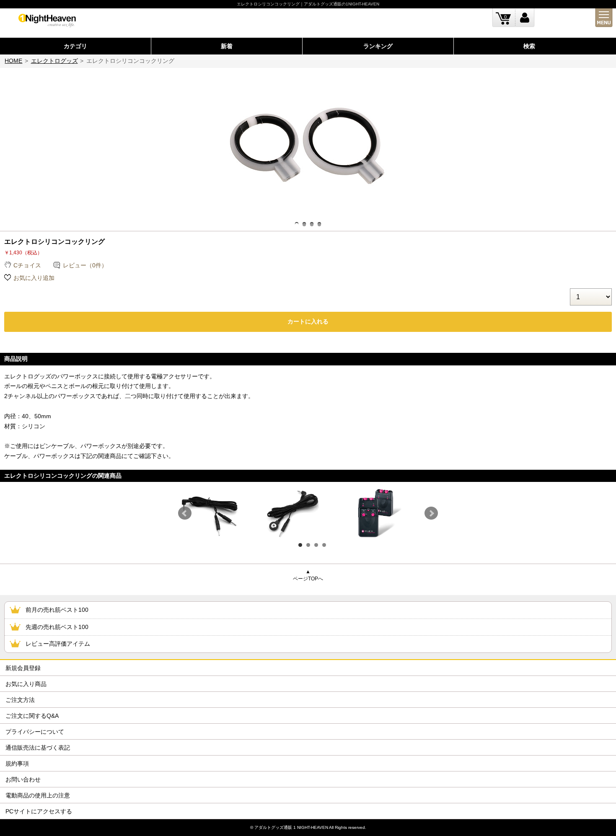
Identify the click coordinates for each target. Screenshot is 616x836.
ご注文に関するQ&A (32, 715)
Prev (185, 513)
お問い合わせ (23, 779)
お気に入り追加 (33, 277)
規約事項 (17, 763)
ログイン (525, 17)
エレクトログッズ (54, 60)
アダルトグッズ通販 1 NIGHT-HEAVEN (291, 827)
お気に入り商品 (26, 684)
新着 (227, 46)
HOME (13, 60)
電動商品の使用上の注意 (37, 795)
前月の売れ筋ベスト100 (57, 609)
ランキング (378, 46)
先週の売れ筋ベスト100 (57, 627)
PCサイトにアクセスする (38, 811)
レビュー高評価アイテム (58, 643)
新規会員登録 (23, 668)
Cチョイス (27, 265)
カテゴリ (75, 46)
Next (431, 513)
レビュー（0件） (85, 265)
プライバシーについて (34, 731)
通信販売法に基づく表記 (37, 747)
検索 (529, 46)
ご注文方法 (20, 699)
